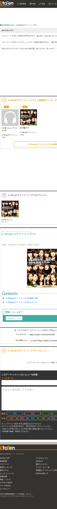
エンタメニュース (7, 473)
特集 (34, 4)
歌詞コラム (4, 470)
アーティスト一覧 (43, 467)
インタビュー (5, 489)
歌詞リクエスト (42, 464)
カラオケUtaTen (6, 483)
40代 (43, 418)
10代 (11, 418)
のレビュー (22, 302)
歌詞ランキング (6, 467)
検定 (43, 4)
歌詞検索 (22, 4)
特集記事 (3, 476)
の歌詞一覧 (22, 298)
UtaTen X (39, 461)
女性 (32, 413)
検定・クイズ (5, 479)
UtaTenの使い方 (42, 473)
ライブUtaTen (5, 486)
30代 (33, 418)
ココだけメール (42, 458)
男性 (15, 413)
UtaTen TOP (5, 458)
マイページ (4, 464)
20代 (22, 418)
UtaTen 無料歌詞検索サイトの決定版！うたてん (15, 494)
